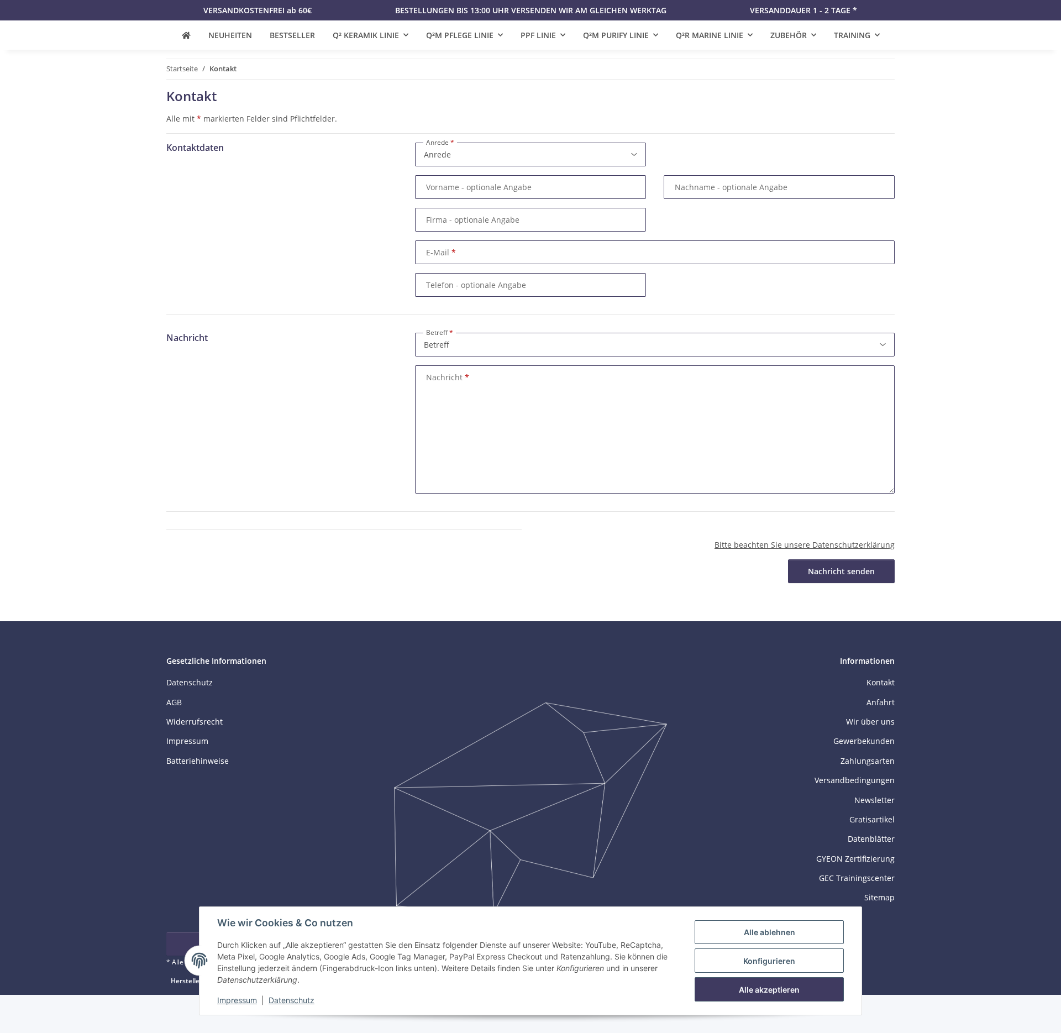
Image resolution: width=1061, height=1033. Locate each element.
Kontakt (880, 682)
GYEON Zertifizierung (855, 858)
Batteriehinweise (197, 761)
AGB (174, 702)
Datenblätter (871, 838)
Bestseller (292, 35)
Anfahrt (880, 702)
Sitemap (879, 897)
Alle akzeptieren (769, 989)
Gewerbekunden (864, 741)
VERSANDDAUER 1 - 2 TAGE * (803, 10)
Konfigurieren (769, 961)
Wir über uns (870, 721)
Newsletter (874, 800)
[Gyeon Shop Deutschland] (186, 35)
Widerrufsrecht (194, 721)
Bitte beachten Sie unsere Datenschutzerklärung (805, 544)
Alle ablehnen (769, 932)
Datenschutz (291, 1000)
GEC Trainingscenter (857, 878)
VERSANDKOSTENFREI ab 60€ (257, 10)
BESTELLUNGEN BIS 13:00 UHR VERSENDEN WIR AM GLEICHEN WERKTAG (530, 10)
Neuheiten (230, 35)
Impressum (237, 1000)
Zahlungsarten (868, 761)
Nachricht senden (841, 571)
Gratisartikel (872, 819)
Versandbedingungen (855, 780)
